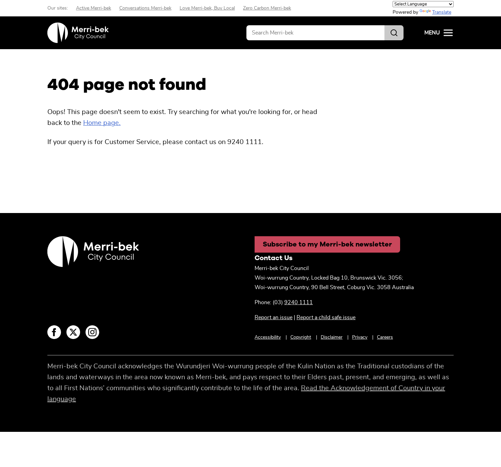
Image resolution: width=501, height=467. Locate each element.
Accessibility (268, 337)
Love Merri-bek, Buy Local (207, 8)
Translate (441, 12)
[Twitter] (73, 332)
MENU (432, 33)
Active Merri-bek (93, 8)
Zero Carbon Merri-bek (267, 8)
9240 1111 (298, 302)
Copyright (300, 337)
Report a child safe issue (326, 317)
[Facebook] (54, 332)
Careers (385, 337)
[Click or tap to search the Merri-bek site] (394, 32)
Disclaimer (332, 337)
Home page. (102, 122)
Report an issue (273, 317)
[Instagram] (92, 332)
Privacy (359, 337)
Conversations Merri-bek (145, 8)
